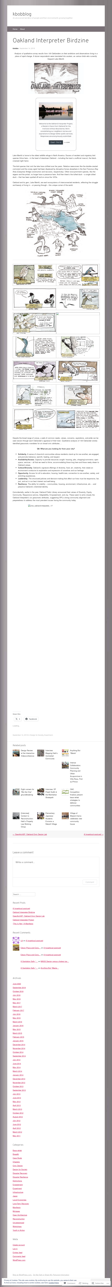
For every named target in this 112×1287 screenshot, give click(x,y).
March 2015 (17, 1033)
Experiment (48, 735)
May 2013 (16, 1101)
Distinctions (17, 1181)
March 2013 (17, 1109)
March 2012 (17, 1132)
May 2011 (16, 1135)
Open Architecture (20, 1215)
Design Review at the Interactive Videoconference (27, 753)
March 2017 (17, 1006)
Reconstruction (19, 1219)
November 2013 (19, 1082)
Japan (15, 1196)
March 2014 (17, 1071)
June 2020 (17, 983)
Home (15, 29)
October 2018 (18, 991)
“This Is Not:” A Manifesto (23, 923)
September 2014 (19, 1056)
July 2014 (16, 1059)
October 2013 (18, 1086)
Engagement (18, 1184)
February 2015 (18, 1037)
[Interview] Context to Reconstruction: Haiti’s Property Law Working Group (27, 820)
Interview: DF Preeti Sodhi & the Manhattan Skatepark (51, 793)
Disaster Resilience (20, 1177)
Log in (15, 1248)
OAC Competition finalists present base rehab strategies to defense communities (76, 797)
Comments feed (19, 1256)
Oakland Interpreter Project (23, 919)
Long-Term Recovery (21, 1203)
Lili (22, 940)
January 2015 (18, 1040)
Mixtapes (16, 1211)
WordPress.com (19, 1260)
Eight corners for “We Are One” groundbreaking (27, 792)
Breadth (16, 1154)
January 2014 (18, 1075)
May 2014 (16, 1067)
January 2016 (18, 1025)
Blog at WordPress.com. (22, 1274)
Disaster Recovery (20, 1173)
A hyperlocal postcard (93, 834)
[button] (34, 275)
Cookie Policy (54, 1282)
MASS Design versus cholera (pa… (55, 961)
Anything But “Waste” (75, 751)
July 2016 (16, 1014)
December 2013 (19, 1078)
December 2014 (19, 1044)
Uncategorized (18, 1222)
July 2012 (16, 1120)
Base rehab (17, 1150)
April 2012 (17, 1128)
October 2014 (18, 1052)
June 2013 (17, 1097)
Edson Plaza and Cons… (31, 947)
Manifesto (16, 1207)
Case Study (17, 1158)
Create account (19, 1245)
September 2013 (19, 1090)
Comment (90, 882)
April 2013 (17, 1105)
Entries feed (17, 1252)
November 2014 (19, 1048)
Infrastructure (18, 1192)
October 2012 (18, 1113)
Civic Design (18, 1165)
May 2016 (16, 1018)
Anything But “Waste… (50, 968)
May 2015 (16, 1029)
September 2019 (19, 987)
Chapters (16, 1161)
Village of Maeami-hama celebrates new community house (76, 818)
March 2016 (17, 1021)
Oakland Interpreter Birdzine (24, 912)
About (22, 29)
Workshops (17, 1226)
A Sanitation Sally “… (29, 961)
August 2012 (18, 1116)
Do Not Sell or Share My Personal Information (51, 1274)
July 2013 (16, 1094)
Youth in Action (19, 1230)
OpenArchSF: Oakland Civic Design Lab (30, 834)
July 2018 (16, 995)
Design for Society (36, 735)
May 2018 (16, 999)
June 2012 (17, 1124)
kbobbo (15, 48)
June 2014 (17, 1063)
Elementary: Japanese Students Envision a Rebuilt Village (51, 818)
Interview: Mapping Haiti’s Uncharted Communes (51, 754)
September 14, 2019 (27, 48)
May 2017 (16, 1002)
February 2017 (18, 1010)
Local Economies (19, 1200)
